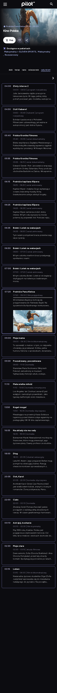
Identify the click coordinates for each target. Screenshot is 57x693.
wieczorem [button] (33, 70)
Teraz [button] (17, 70)
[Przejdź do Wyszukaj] (51, 4)
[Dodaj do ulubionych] (20, 40)
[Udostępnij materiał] (27, 40)
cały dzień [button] (45, 70)
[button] (53, 78)
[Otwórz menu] (5, 4)
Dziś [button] (11, 70)
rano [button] (24, 70)
